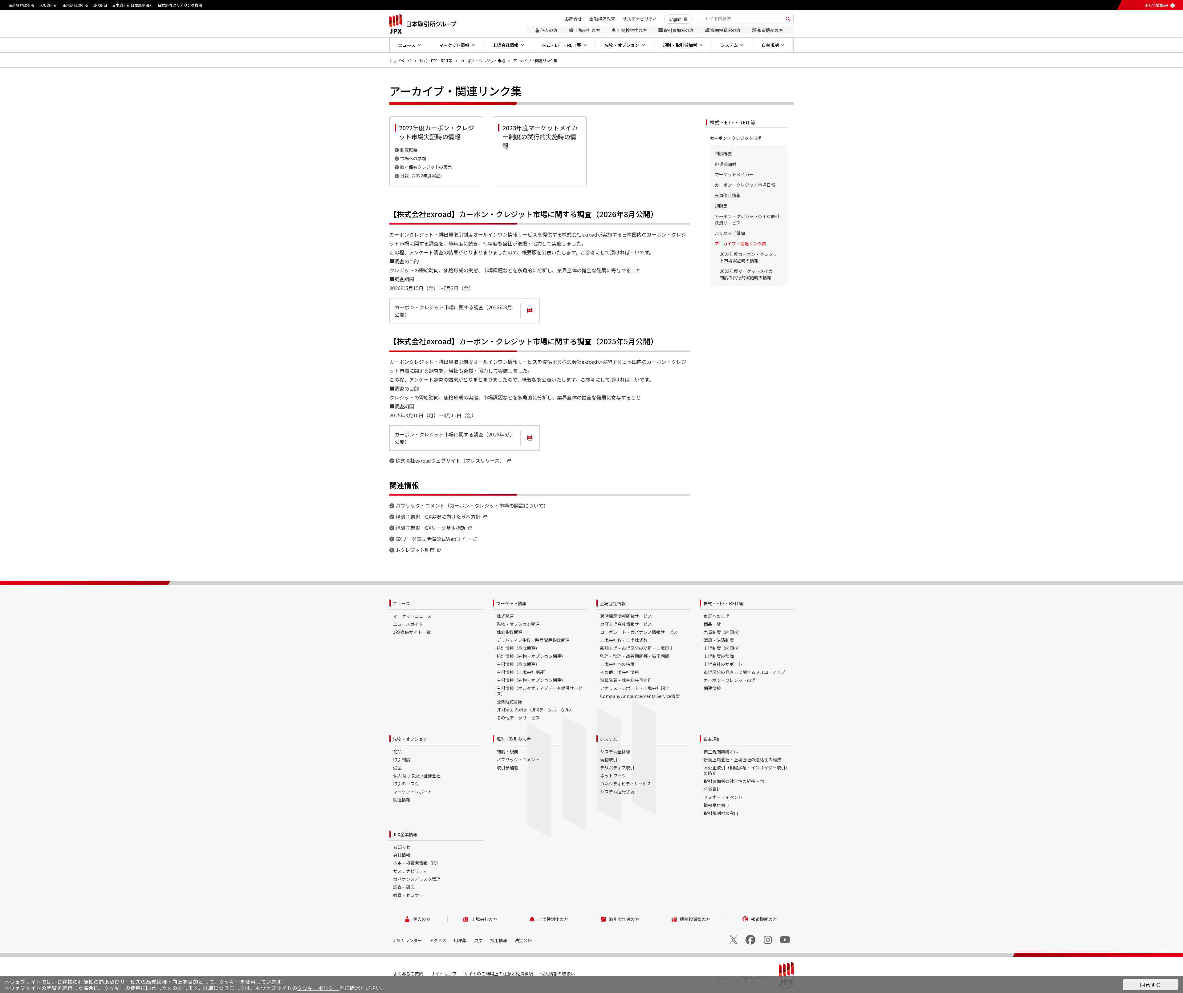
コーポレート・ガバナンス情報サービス (639, 632)
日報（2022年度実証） (422, 175)
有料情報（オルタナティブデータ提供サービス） (540, 691)
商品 (397, 751)
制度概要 (408, 150)
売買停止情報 (728, 195)
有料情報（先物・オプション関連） (531, 680)
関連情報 (712, 688)
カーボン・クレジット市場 (483, 60)
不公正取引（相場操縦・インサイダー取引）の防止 (747, 770)
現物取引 (608, 759)
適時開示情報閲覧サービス (626, 616)
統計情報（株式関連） (518, 648)
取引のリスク (406, 783)
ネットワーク (613, 775)
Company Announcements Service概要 (640, 696)
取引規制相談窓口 (721, 813)
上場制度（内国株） (723, 648)
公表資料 (712, 789)
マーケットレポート (412, 791)
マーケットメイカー (734, 174)
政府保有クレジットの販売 (426, 167)
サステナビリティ (410, 871)
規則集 (721, 206)
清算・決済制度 (719, 640)
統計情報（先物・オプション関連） (531, 656)
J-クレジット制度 (415, 549)
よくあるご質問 (730, 233)
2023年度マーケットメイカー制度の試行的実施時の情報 (748, 274)
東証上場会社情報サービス (626, 624)
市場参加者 (725, 164)
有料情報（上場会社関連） (522, 672)
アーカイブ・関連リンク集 (535, 60)
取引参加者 (507, 767)
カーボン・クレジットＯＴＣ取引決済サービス (747, 219)
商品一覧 (712, 624)
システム (608, 739)
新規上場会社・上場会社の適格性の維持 (742, 759)
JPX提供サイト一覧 (412, 632)
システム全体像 (615, 751)
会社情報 (401, 855)
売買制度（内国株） (723, 632)
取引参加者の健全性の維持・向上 (736, 781)
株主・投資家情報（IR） (417, 863)
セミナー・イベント (723, 797)
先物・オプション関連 (518, 624)
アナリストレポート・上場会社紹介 (634, 688)
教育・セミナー (408, 895)
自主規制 (712, 739)
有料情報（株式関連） (518, 664)
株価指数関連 (509, 632)
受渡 (397, 767)
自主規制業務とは (721, 751)
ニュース (401, 603)
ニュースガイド (408, 624)
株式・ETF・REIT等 (436, 60)
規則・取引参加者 (513, 739)
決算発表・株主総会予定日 (626, 680)
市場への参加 (413, 158)
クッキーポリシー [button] (318, 987)
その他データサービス (518, 718)
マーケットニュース (412, 616)
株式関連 (505, 616)
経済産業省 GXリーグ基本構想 (431, 527)
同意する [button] (1150, 984)
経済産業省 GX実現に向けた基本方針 (438, 516)
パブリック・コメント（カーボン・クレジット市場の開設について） (472, 505)
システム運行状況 (617, 791)
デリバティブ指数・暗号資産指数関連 (533, 640)
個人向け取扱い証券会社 (417, 775)
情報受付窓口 (717, 805)
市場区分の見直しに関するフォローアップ (744, 672)
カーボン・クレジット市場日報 (745, 185)
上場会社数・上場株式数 (624, 640)
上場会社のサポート (723, 664)
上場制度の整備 (719, 656)
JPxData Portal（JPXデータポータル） (535, 710)
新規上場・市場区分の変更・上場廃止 (636, 648)
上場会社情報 (613, 603)
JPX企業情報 (1156, 5)
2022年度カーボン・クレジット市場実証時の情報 (748, 257)
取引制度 (401, 759)
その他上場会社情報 (619, 672)
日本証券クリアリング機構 (180, 5)
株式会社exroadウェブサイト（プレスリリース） (450, 460)
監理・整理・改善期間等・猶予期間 (634, 656)
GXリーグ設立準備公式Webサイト (433, 538)
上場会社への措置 (617, 664)
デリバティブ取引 (617, 767)
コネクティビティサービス (625, 783)
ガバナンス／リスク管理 (417, 879)
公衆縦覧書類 (509, 702)
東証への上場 (717, 616)
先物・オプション (410, 739)
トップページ (400, 60)
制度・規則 (507, 751)
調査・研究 (404, 887)
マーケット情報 (511, 603)
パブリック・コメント (518, 759)
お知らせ (401, 847)
